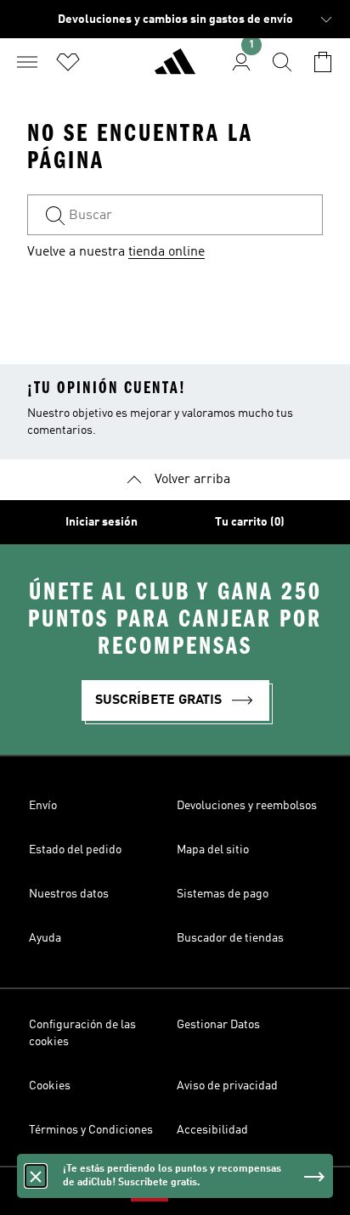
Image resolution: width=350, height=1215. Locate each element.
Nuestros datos (69, 894)
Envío (43, 806)
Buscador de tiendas (230, 938)
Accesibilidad (212, 1130)
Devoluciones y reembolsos (247, 806)
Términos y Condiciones (91, 1130)
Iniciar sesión (101, 522)
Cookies (50, 1086)
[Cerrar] (35, 1176)
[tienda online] (175, 68)
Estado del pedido (75, 850)
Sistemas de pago (222, 894)
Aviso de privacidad (227, 1086)
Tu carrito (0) (250, 522)
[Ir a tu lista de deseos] (68, 62)
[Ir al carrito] (322, 62)
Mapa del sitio (213, 850)
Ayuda (45, 938)
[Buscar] (282, 62)
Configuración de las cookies (82, 1033)
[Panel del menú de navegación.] (27, 62)
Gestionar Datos (218, 1025)
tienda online (166, 252)
